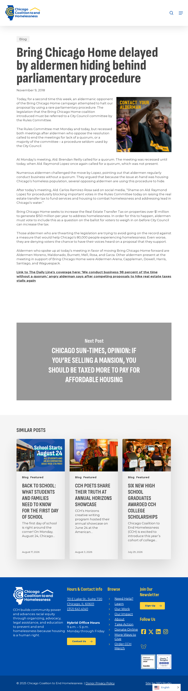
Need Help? (124, 598)
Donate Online (126, 629)
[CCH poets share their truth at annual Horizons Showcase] (94, 499)
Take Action (124, 624)
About (119, 619)
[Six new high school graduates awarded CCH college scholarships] (146, 499)
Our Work (122, 609)
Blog (23, 39)
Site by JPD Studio (158, 683)
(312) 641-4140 (77, 609)
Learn (119, 604)
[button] (181, 13)
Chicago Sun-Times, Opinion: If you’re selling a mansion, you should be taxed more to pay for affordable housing (94, 361)
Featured (36, 477)
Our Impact (124, 614)
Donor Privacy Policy (100, 683)
